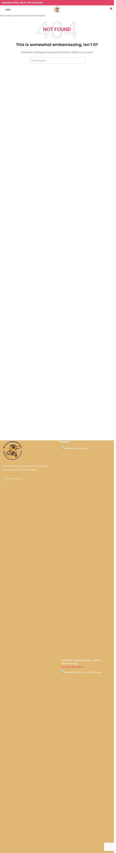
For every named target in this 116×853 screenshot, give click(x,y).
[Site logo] (57, 9)
